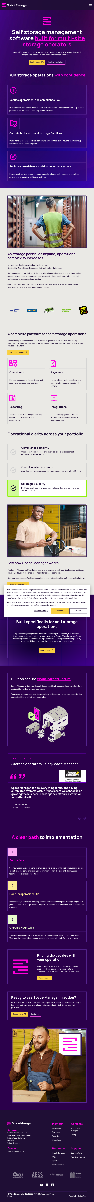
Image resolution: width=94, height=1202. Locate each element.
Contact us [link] (35, 1014)
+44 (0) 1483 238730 (15, 1151)
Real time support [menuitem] (78, 1157)
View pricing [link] (43, 978)
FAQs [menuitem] (54, 1157)
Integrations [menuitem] (56, 1140)
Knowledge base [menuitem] (58, 1153)
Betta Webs (82, 1196)
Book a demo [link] (35, 62)
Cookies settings (41, 611)
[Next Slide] (85, 818)
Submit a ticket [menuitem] (76, 1153)
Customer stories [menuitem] (58, 1165)
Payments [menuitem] (56, 1132)
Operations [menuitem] (56, 1128)
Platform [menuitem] (57, 1123)
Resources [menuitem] (58, 1148)
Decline (78, 611)
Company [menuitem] (77, 1123)
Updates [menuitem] (55, 1161)
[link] (15, 5)
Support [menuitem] (76, 1148)
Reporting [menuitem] (55, 1136)
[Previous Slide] (79, 818)
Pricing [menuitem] (73, 1135)
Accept (60, 611)
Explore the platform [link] (56, 62)
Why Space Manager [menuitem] (75, 1129)
